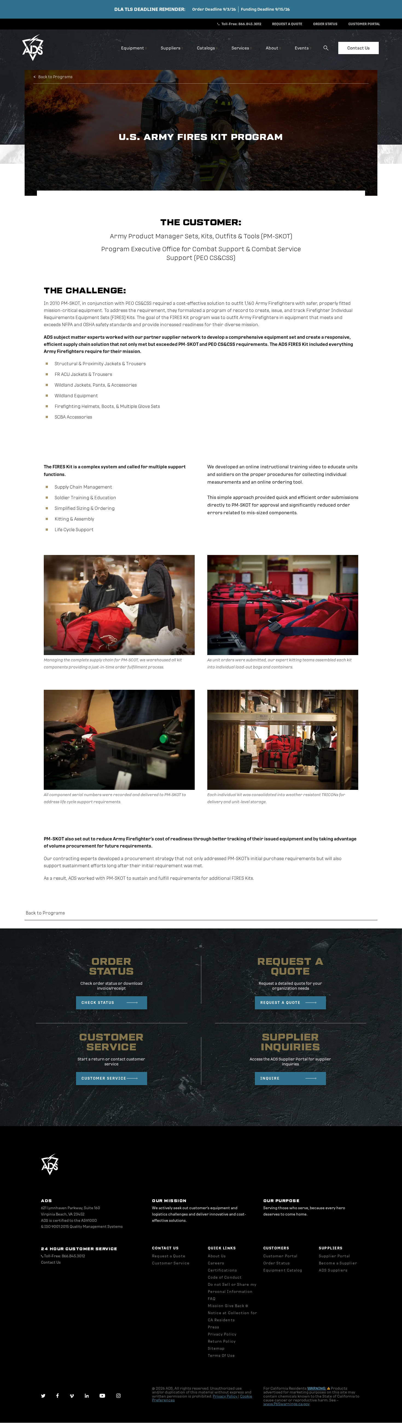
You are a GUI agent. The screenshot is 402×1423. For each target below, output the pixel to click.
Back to (55, 77)
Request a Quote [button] (168, 1256)
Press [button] (214, 1327)
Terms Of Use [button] (221, 1356)
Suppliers (171, 48)
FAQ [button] (211, 1299)
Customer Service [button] (171, 1263)
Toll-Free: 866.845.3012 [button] (241, 24)
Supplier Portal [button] (334, 1256)
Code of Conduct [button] (225, 1277)
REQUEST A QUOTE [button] (287, 24)
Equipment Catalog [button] (282, 1270)
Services (241, 48)
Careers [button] (216, 1263)
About (272, 48)
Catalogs (206, 48)
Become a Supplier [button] (338, 1263)
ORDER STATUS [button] (325, 24)
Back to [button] (45, 913)
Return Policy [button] (222, 1341)
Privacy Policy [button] (222, 1334)
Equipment (133, 48)
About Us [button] (217, 1256)
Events (302, 48)
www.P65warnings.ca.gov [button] (286, 1404)
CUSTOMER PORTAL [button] (364, 24)
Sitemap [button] (216, 1348)
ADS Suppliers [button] (333, 1270)
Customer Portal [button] (280, 1256)
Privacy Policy (225, 1396)
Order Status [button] (276, 1263)
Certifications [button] (222, 1270)
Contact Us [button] (51, 1262)
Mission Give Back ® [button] (228, 1306)
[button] (33, 60)
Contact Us (358, 48)
